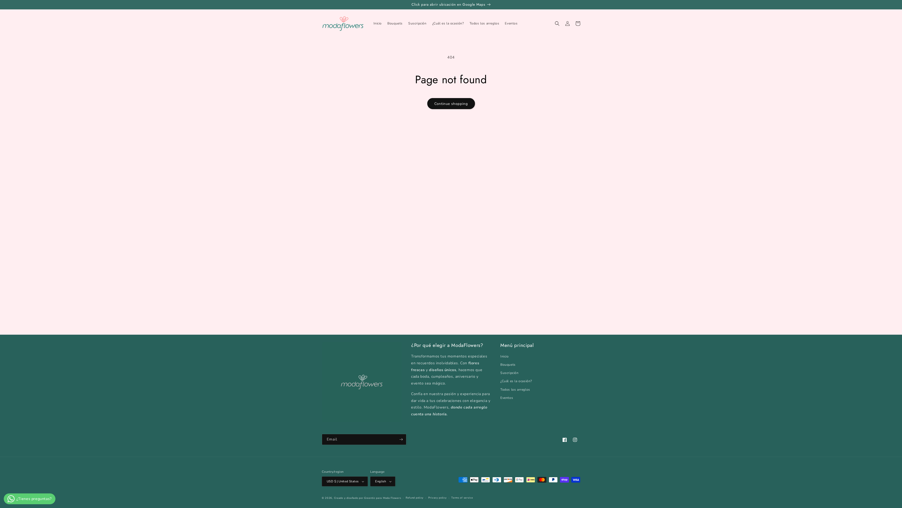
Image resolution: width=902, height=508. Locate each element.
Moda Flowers (392, 498)
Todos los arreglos (515, 389)
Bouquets (508, 364)
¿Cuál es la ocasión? (516, 381)
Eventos (506, 398)
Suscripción (509, 373)
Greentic (369, 498)
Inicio (504, 356)
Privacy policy (437, 498)
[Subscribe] (401, 439)
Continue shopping (451, 103)
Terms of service (462, 498)
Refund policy (415, 498)
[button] (557, 23)
